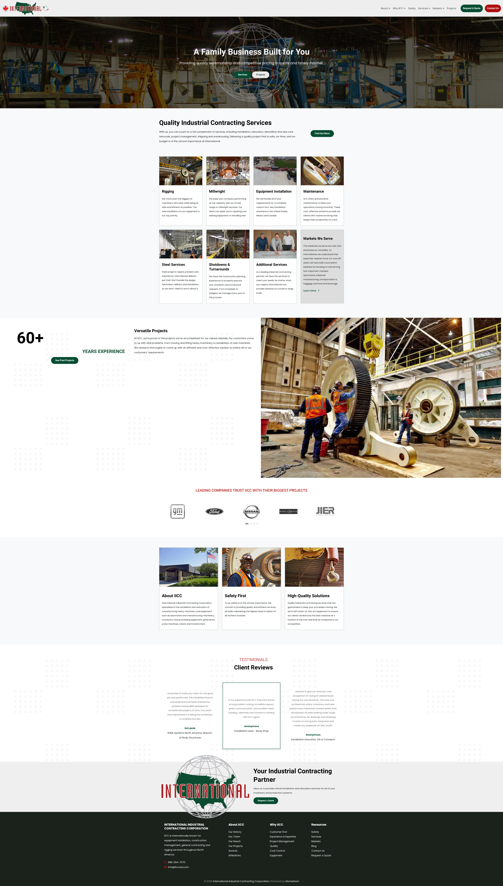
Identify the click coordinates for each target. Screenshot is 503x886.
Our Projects (235, 846)
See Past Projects (64, 360)
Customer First (278, 831)
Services (423, 8)
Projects (451, 8)
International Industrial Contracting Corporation (241, 881)
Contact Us (493, 8)
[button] (246, 523)
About (384, 8)
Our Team (234, 836)
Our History (234, 831)
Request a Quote (266, 800)
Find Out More (322, 133)
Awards (232, 850)
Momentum (292, 881)
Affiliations (234, 855)
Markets (437, 8)
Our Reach (234, 841)
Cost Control (277, 850)
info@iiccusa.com (178, 867)
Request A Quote (471, 8)
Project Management (282, 841)
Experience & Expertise (283, 836)
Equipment (276, 855)
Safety (412, 8)
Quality (274, 846)
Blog (313, 846)
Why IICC (398, 8)
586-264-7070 (176, 862)
